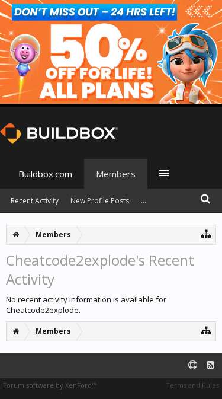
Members (116, 174)
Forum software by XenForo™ (49, 385)
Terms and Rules (192, 385)
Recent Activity (35, 201)
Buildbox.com (45, 174)
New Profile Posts (99, 201)
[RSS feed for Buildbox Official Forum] (210, 365)
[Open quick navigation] (206, 233)
